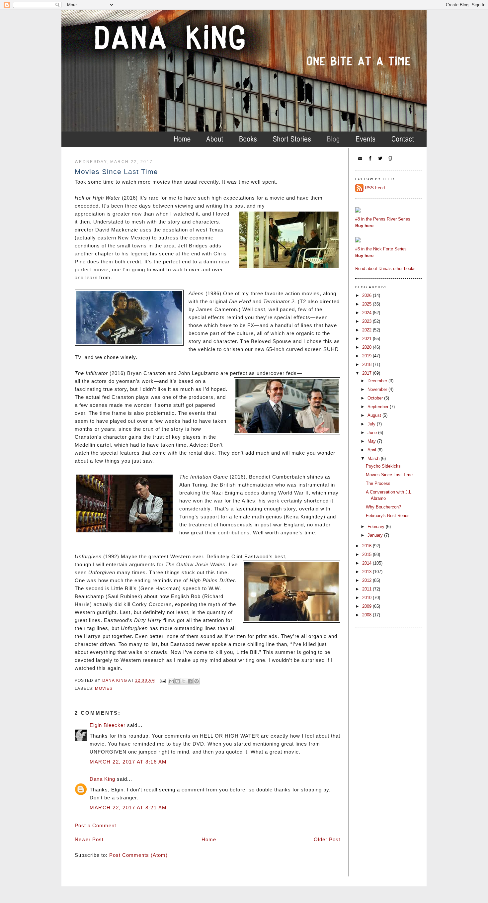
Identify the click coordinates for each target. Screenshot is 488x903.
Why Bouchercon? (383, 506)
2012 (367, 580)
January (375, 535)
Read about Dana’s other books (385, 268)
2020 (367, 347)
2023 (367, 321)
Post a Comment (95, 825)
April (372, 449)
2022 (367, 329)
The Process (378, 483)
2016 (367, 545)
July (372, 423)
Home (209, 839)
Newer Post (89, 839)
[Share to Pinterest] (196, 681)
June (372, 432)
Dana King (102, 779)
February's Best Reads (388, 515)
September (378, 406)
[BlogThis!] (177, 681)
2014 (367, 563)
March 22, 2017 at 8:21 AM (128, 807)
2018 (367, 364)
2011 (367, 589)
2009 (367, 606)
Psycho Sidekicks (383, 466)
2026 (367, 295)
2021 (367, 338)
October (375, 398)
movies (104, 688)
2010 (367, 597)
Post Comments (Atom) (138, 855)
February (376, 526)
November (377, 389)
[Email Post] (162, 680)
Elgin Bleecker (107, 725)
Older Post (327, 839)
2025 (367, 304)
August (374, 415)
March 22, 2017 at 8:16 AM (128, 762)
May (372, 441)
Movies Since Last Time (389, 474)
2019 (367, 355)
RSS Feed (375, 187)
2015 (367, 554)
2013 (367, 571)
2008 (367, 614)
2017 (367, 373)
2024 (367, 312)
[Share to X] (184, 681)
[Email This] (171, 681)
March (374, 458)
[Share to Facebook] (190, 681)
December (377, 380)
